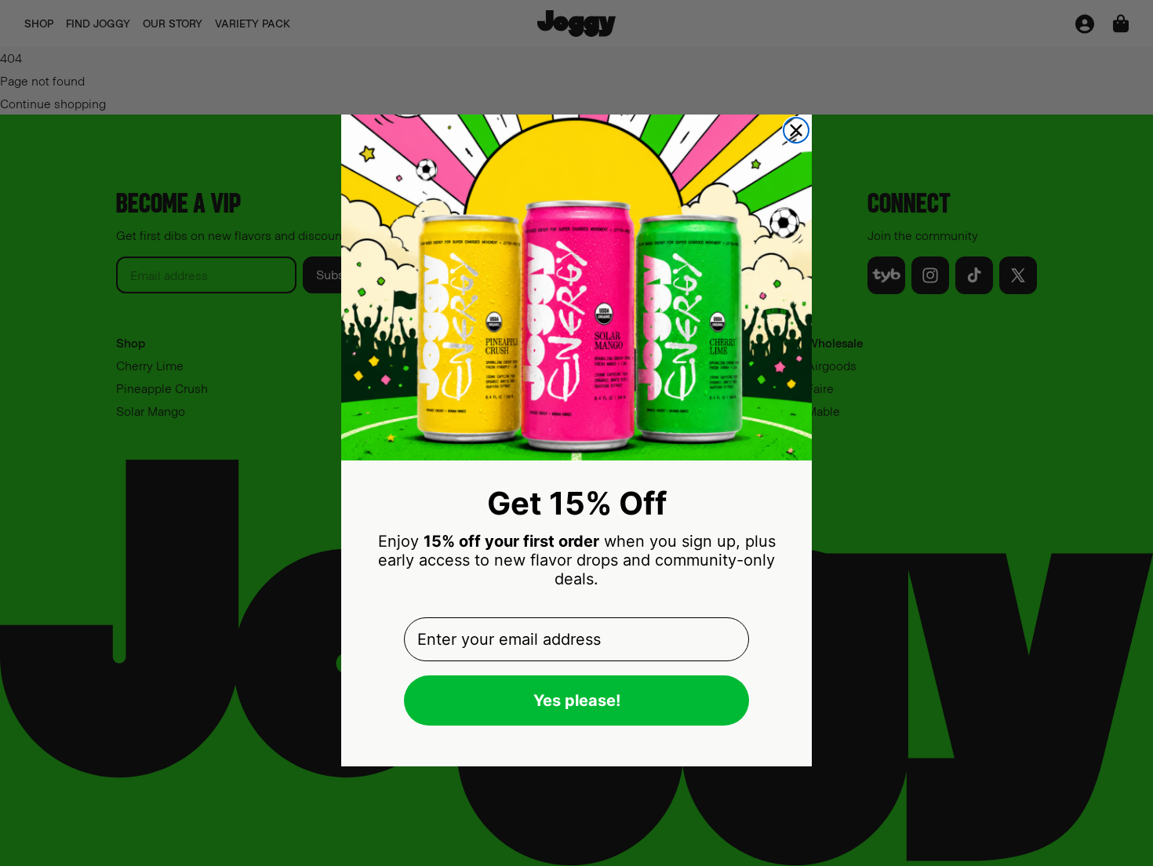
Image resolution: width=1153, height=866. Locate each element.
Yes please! (576, 700)
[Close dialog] (796, 130)
